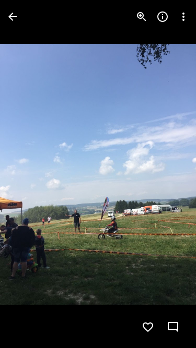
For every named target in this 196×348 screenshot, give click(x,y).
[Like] (148, 327)
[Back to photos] (12, 16)
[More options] (183, 16)
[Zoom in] (141, 16)
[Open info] (162, 16)
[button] (29, 174)
